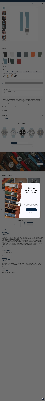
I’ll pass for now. (31, 212)
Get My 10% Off (31, 209)
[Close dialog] (39, 184)
